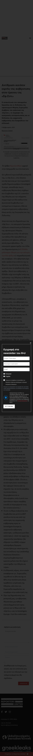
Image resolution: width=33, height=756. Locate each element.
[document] (16, 378)
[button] (30, 343)
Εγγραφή (9, 406)
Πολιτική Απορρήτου (22, 400)
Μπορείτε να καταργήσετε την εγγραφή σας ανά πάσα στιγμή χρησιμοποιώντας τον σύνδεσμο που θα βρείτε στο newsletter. (16, 388)
